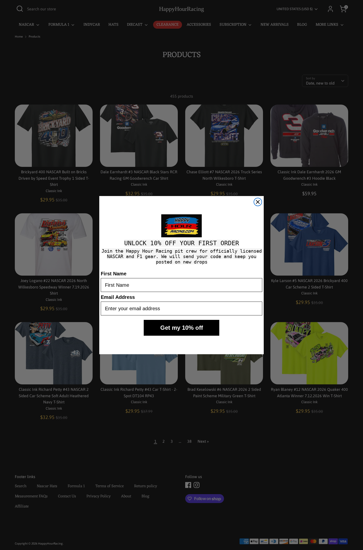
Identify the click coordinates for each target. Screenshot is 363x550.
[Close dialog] (258, 202)
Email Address (118, 297)
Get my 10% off (181, 327)
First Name (113, 273)
